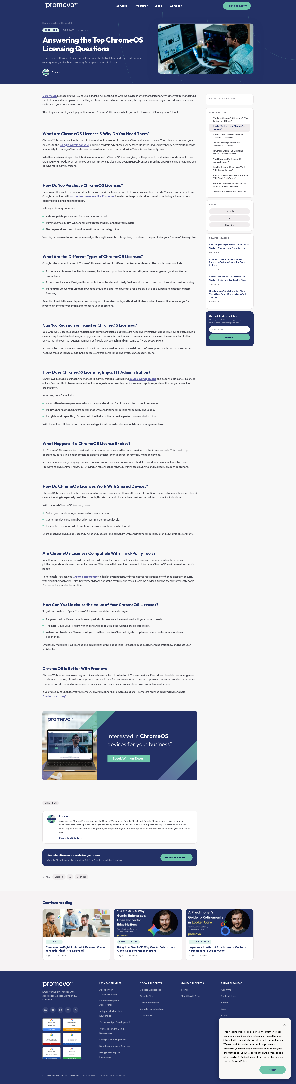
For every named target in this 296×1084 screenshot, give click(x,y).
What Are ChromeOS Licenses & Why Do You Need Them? (230, 119)
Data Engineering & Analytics (114, 1045)
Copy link (81, 876)
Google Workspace (150, 989)
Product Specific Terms (113, 1075)
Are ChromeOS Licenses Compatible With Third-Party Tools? (230, 177)
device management (142, 379)
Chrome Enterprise (85, 576)
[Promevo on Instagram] (68, 1010)
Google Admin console (74, 145)
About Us (226, 989)
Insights (54, 23)
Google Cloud (128, 942)
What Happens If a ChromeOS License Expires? (227, 160)
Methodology (228, 996)
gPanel (184, 989)
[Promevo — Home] (61, 5)
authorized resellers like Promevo (92, 196)
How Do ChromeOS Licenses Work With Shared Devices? (229, 168)
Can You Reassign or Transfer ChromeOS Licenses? (226, 144)
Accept (272, 1069)
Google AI (54, 942)
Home (45, 23)
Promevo (56, 72)
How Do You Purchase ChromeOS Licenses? (229, 127)
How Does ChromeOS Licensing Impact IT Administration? (228, 152)
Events (225, 1002)
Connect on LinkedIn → (70, 838)
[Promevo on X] (75, 1010)
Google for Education (152, 1008)
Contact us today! (54, 696)
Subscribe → (229, 337)
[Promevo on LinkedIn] (45, 1010)
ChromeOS (51, 30)
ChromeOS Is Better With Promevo (229, 191)
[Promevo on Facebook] (60, 1010)
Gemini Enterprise (149, 1002)
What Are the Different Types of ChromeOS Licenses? (228, 136)
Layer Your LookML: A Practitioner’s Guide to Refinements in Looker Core (217, 949)
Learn (158, 5)
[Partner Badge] (51, 1024)
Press (224, 1015)
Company (176, 5)
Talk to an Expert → (176, 857)
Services (121, 5)
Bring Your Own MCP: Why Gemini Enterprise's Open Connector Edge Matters (146, 949)
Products (140, 5)
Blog (223, 1008)
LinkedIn (59, 876)
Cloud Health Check (191, 996)
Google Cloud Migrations (113, 1039)
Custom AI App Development (114, 1022)
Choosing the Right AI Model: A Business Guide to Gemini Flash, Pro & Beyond (75, 949)
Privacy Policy (239, 1061)
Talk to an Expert (237, 5)
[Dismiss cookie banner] (284, 1025)
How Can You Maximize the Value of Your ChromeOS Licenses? (229, 185)
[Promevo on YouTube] (53, 1010)
